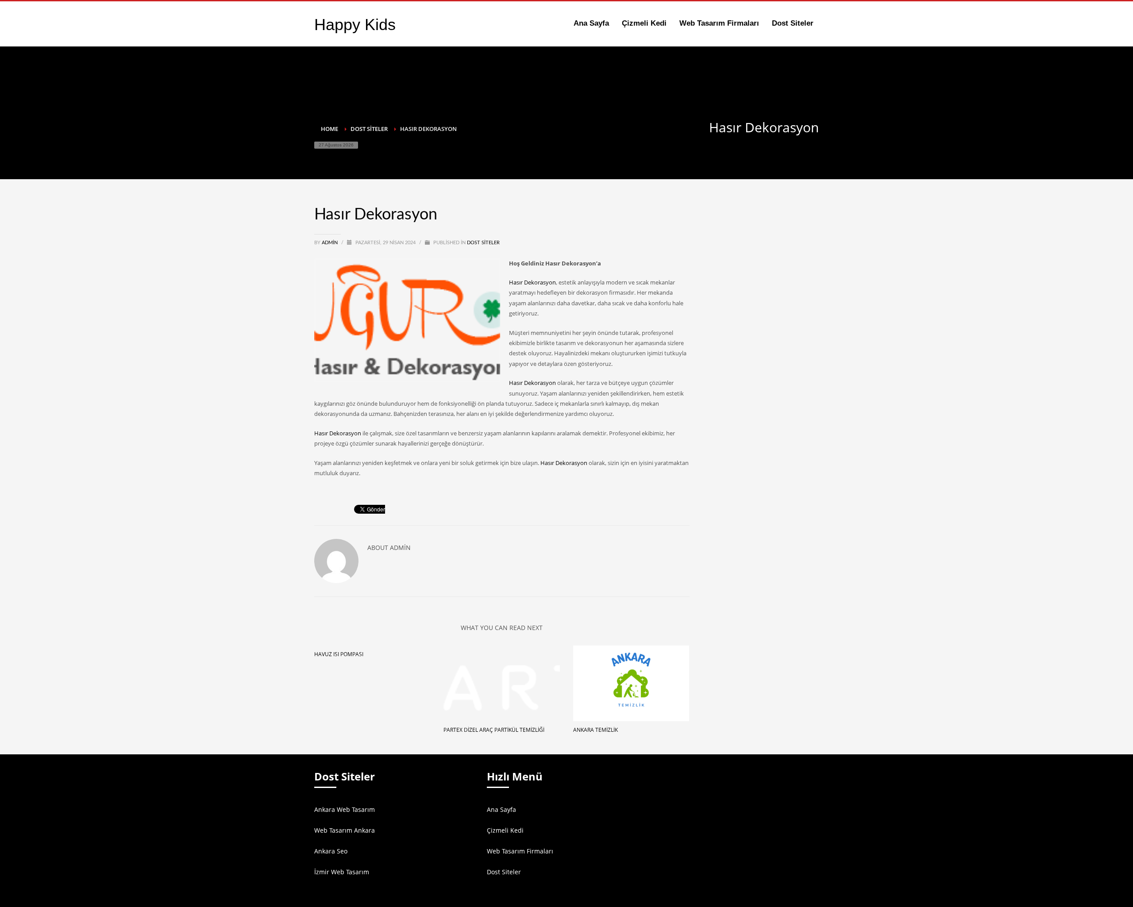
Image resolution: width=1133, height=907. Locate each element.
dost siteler (483, 242)
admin (330, 242)
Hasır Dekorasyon (532, 282)
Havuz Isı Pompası (338, 654)
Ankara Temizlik (595, 730)
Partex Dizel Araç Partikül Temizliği (493, 730)
